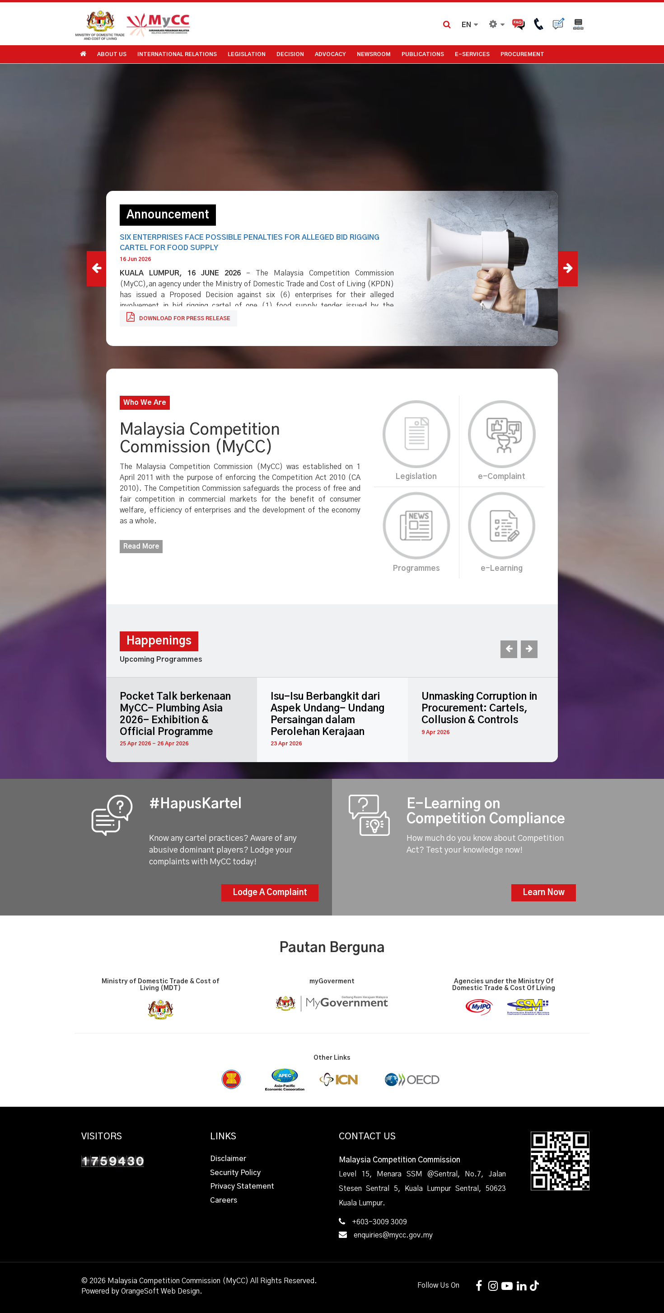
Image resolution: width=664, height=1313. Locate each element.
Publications (423, 54)
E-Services (472, 54)
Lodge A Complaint (270, 893)
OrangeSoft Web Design (160, 1291)
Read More (141, 546)
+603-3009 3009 (379, 1222)
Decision (290, 54)
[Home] (203, 24)
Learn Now (544, 893)
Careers (223, 1200)
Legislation (247, 54)
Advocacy (330, 54)
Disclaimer (228, 1158)
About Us (111, 54)
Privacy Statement (242, 1186)
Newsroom (374, 54)
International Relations (177, 54)
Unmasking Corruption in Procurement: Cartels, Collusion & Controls (479, 708)
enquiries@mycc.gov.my (393, 1235)
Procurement (522, 54)
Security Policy (235, 1172)
